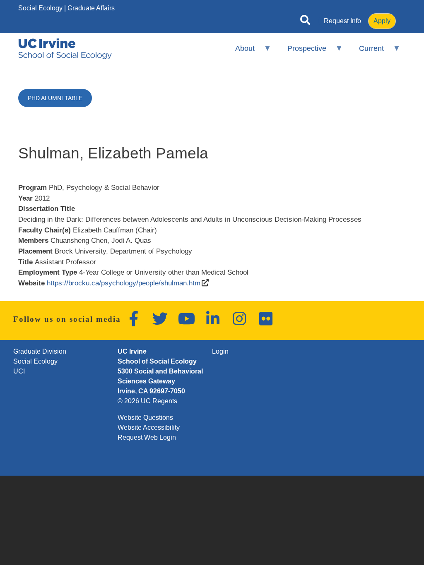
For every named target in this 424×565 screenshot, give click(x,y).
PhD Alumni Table (55, 98)
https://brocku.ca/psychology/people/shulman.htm (123, 283)
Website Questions (145, 417)
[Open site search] (305, 21)
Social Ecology (40, 8)
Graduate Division (39, 351)
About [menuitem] (239, 52)
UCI (19, 371)
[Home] (65, 48)
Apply (381, 20)
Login (220, 351)
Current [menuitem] (366, 52)
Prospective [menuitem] (301, 52)
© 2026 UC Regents (147, 401)
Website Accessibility (149, 427)
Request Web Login (147, 437)
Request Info (342, 20)
